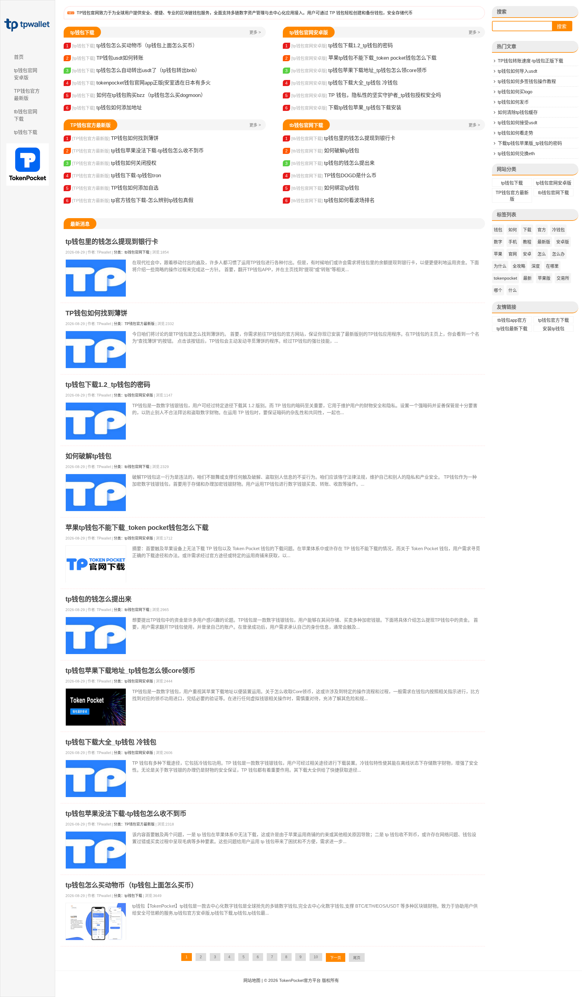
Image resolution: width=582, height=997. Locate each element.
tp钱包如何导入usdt (517, 71)
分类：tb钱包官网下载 (131, 252)
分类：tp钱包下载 (128, 896)
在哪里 (552, 266)
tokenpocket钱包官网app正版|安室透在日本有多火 (138, 83)
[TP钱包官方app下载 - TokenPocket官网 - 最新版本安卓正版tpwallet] (27, 25)
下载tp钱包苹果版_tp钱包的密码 (530, 143)
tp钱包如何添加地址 (104, 108)
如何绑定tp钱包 (322, 188)
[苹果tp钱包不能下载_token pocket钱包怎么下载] (95, 564)
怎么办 (558, 253)
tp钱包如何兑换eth (516, 153)
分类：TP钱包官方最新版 (134, 324)
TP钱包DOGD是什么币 (330, 175)
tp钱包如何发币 (513, 102)
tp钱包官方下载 (553, 320)
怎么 (541, 253)
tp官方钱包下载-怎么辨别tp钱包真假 (129, 200)
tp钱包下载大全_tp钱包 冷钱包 (341, 83)
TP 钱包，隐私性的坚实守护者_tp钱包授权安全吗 (363, 95)
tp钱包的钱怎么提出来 (330, 163)
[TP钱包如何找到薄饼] (95, 350)
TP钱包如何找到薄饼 (112, 138)
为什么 (500, 266)
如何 (512, 229)
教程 (527, 241)
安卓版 (562, 241)
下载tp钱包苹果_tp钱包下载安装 (343, 108)
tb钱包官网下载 (25, 115)
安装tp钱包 (553, 328)
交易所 (563, 278)
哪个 (498, 290)
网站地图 (251, 980)
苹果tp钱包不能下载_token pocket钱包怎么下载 (360, 58)
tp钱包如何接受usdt (517, 122)
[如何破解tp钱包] (95, 493)
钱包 (498, 229)
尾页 (356, 958)
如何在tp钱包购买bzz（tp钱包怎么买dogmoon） (136, 95)
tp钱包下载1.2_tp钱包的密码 (339, 45)
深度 (535, 266)
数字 (498, 241)
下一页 (335, 958)
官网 (512, 253)
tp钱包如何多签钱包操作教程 (527, 81)
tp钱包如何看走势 (515, 132)
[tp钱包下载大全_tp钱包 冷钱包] (95, 779)
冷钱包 (558, 229)
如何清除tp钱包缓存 (518, 112)
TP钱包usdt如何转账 (104, 58)
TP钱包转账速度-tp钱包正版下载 (530, 60)
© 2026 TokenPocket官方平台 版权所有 (301, 980)
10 (316, 957)
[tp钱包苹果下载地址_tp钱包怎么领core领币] (95, 707)
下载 (527, 229)
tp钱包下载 (25, 132)
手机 (512, 241)
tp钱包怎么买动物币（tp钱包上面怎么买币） (132, 45)
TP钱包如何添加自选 (112, 188)
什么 (512, 290)
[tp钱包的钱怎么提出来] (95, 636)
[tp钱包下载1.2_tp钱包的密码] (95, 421)
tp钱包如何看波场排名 (330, 200)
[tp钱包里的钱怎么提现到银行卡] (95, 278)
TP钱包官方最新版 (27, 94)
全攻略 (519, 266)
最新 (527, 278)
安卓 (527, 253)
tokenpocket (505, 278)
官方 (541, 229)
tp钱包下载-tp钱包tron (113, 175)
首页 (19, 57)
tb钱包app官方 (512, 320)
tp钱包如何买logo (515, 91)
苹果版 (544, 278)
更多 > (255, 32)
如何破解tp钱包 (322, 151)
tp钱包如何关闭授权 (111, 163)
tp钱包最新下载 (512, 328)
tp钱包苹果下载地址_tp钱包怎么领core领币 (356, 70)
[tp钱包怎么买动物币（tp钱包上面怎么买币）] (95, 922)
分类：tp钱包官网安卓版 (133, 395)
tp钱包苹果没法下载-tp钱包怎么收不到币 (135, 151)
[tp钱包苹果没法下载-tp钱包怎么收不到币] (95, 850)
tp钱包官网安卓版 (25, 74)
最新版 (543, 241)
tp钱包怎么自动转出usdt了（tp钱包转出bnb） (133, 70)
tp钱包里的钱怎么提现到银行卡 (340, 138)
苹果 (498, 253)
